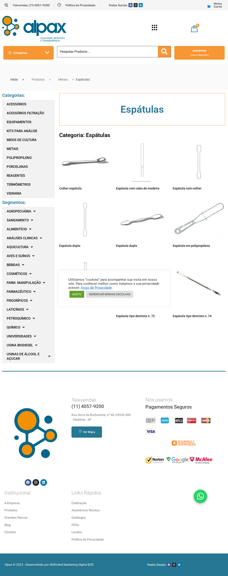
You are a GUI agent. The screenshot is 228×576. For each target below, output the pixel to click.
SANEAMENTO (18, 220)
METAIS (12, 149)
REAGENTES (16, 176)
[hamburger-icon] (155, 29)
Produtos (38, 79)
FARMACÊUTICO (19, 292)
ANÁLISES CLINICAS (22, 238)
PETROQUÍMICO (19, 318)
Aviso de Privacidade (96, 288)
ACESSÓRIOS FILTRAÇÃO (25, 113)
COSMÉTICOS (17, 274)
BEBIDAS (13, 265)
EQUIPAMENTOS (19, 122)
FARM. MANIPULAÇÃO (24, 283)
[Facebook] (130, 5)
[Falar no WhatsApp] (200, 496)
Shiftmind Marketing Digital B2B (72, 564)
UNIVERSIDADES (19, 336)
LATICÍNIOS (15, 310)
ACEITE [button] (76, 294)
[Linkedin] (141, 5)
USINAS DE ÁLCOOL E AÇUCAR (23, 356)
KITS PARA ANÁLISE (22, 131)
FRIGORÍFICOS (17, 301)
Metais (63, 79)
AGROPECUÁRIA (19, 211)
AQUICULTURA (17, 247)
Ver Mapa (89, 432)
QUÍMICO (13, 327)
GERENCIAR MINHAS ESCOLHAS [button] (109, 294)
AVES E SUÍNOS (18, 256)
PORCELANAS (17, 167)
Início (14, 79)
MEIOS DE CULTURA (22, 140)
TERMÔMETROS (19, 185)
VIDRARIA (14, 193)
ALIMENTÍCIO (17, 229)
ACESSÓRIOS (16, 104)
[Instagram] (136, 5)
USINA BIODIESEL (20, 345)
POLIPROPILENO (19, 158)
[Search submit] (164, 51)
